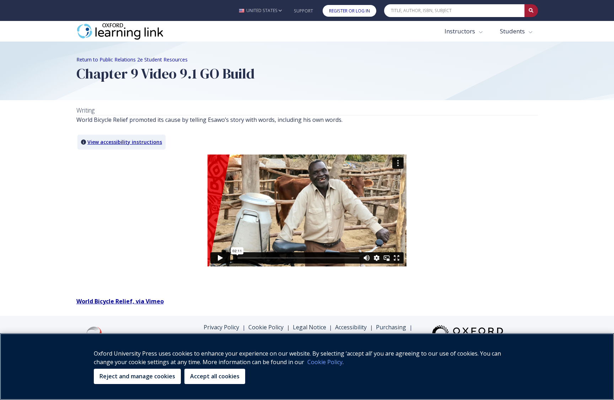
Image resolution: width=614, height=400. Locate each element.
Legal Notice (309, 327)
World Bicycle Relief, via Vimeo (120, 301)
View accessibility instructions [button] (124, 142)
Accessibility (351, 327)
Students (513, 31)
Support (303, 11)
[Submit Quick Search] (531, 10)
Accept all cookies (214, 376)
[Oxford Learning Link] (129, 31)
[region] (307, 366)
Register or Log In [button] (349, 11)
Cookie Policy (266, 327)
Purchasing (391, 327)
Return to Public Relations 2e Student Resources (132, 59)
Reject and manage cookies (137, 376)
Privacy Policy (221, 327)
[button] (260, 10)
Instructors (460, 31)
